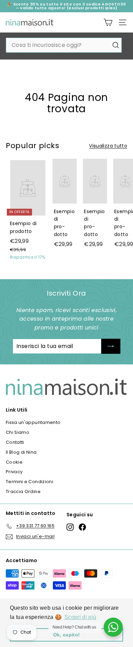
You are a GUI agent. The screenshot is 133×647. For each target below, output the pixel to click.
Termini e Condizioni (29, 481)
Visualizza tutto (108, 145)
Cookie (14, 462)
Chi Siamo (17, 432)
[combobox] (64, 45)
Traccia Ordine (23, 491)
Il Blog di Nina (21, 452)
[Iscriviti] (110, 346)
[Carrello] (108, 22)
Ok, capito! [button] (66, 634)
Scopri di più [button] (80, 617)
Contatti (15, 442)
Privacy (14, 471)
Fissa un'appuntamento (33, 422)
